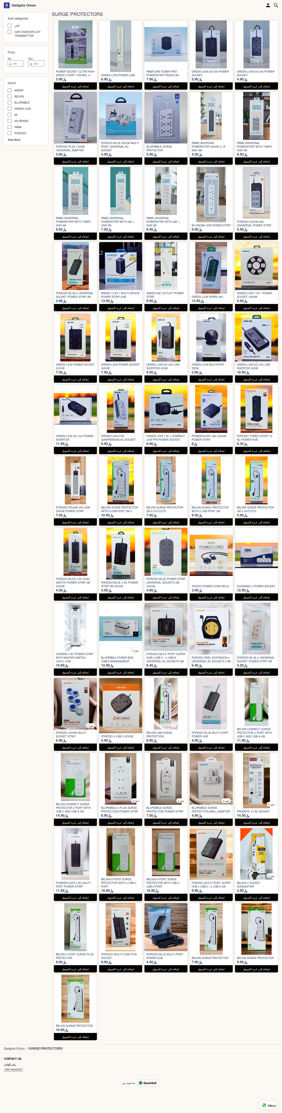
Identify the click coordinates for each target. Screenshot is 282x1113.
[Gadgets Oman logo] (7, 5)
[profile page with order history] (268, 5)
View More (14, 139)
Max (30, 58)
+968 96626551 (13, 1069)
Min (10, 58)
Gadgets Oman (24, 5)
